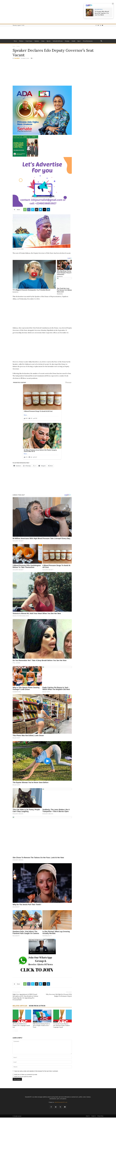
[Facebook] (96, 25)
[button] (101, 41)
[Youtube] (102, 25)
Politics (21, 41)
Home (14, 46)
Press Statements (88, 41)
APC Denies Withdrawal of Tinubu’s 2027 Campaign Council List (21, 1025)
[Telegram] (40, 209)
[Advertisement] (51, 12)
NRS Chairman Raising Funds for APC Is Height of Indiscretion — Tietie (41, 1025)
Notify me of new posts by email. (23, 1076)
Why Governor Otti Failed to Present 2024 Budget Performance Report (59, 995)
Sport (79, 41)
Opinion (36, 41)
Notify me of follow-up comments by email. (25, 1074)
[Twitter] (100, 25)
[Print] (36, 209)
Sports (48, 41)
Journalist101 (17, 58)
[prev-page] (14, 1031)
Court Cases (29, 41)
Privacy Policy (100, 1116)
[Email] (44, 209)
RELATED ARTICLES (20, 1006)
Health (73, 41)
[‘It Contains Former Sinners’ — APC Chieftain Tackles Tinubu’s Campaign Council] (62, 1016)
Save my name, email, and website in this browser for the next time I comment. (36, 1071)
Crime (42, 41)
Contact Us (93, 1116)
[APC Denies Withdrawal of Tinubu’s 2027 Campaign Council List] (22, 1016)
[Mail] (98, 25)
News (15, 41)
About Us (88, 1116)
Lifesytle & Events (58, 41)
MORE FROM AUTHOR (37, 1006)
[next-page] (16, 1031)
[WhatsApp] (25, 209)
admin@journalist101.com (60, 1102)
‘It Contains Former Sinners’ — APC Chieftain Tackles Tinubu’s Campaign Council (61, 1025)
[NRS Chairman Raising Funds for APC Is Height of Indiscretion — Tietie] (42, 1016)
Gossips (67, 41)
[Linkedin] (48, 209)
